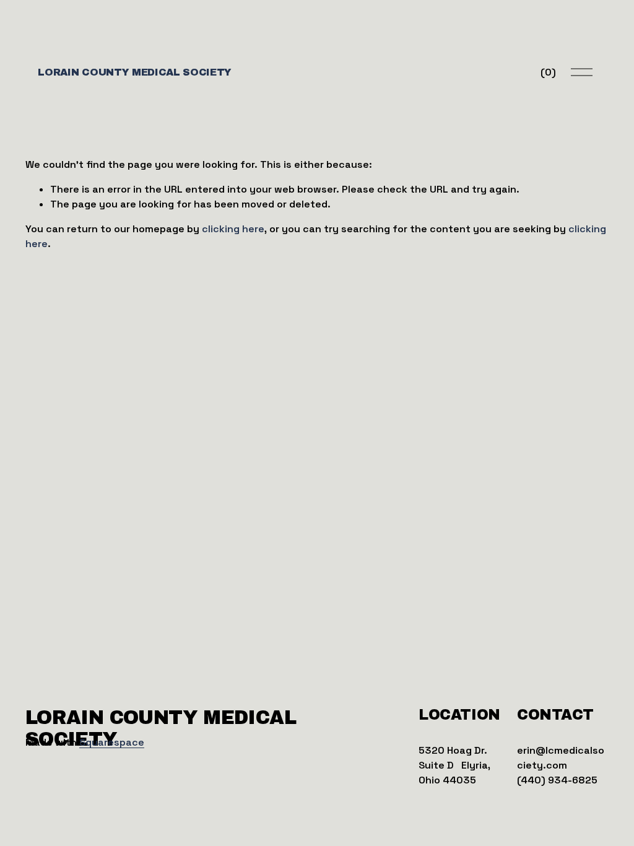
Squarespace (111, 742)
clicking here (233, 228)
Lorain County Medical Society (135, 72)
